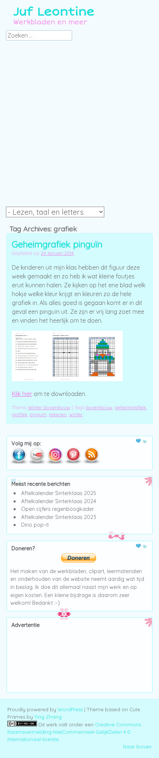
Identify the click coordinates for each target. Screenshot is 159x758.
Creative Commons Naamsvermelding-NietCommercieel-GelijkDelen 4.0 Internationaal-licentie (74, 732)
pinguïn (38, 414)
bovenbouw (99, 407)
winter (76, 414)
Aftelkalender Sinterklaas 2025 (58, 493)
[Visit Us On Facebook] (19, 462)
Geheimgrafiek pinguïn (57, 244)
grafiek (19, 414)
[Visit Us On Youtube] (37, 462)
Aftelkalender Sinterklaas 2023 (58, 517)
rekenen (58, 414)
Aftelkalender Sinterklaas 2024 (58, 501)
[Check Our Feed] (91, 462)
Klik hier (22, 393)
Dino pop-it (35, 525)
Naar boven (137, 747)
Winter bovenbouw (49, 407)
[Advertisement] (79, 125)
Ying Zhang (48, 717)
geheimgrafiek (130, 407)
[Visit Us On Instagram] (55, 462)
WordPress (70, 709)
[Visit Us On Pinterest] (73, 462)
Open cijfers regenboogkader (57, 509)
